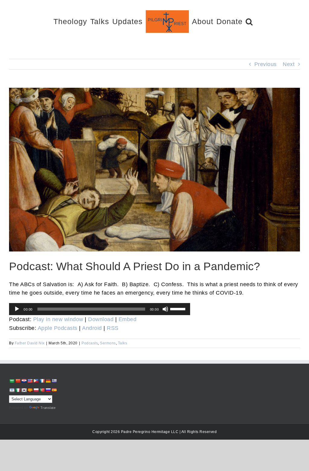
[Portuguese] (42, 390)
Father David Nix (30, 343)
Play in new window (58, 319)
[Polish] (36, 390)
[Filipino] (36, 380)
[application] (99, 309)
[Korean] (24, 390)
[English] (30, 380)
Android (92, 328)
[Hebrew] (11, 390)
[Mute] (165, 309)
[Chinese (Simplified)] (18, 380)
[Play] (17, 309)
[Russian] (48, 390)
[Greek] (54, 380)
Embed (128, 319)
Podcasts (89, 343)
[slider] (178, 308)
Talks (122, 343)
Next (289, 64)
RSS (113, 328)
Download (100, 319)
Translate (48, 407)
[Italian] (18, 390)
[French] (42, 380)
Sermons (108, 343)
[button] (249, 21)
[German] (48, 380)
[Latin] (30, 390)
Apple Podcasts (58, 328)
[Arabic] (11, 381)
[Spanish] (54, 390)
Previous (265, 64)
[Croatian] (24, 380)
